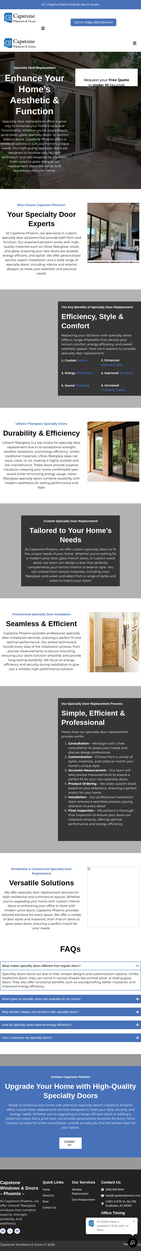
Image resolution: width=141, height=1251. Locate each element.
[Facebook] (3, 1231)
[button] (43, 28)
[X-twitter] (10, 1231)
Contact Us (69, 1143)
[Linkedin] (17, 1231)
